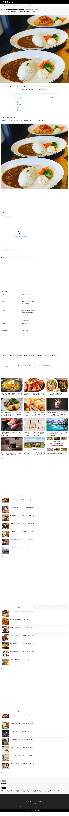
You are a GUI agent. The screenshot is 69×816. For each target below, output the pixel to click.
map (19, 107)
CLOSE (51, 97)
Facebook (33, 803)
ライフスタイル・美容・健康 (54, 790)
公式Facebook (25, 330)
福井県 (30, 784)
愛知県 (3, 9)
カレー (7, 9)
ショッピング (27, 790)
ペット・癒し (45, 790)
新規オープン (36, 9)
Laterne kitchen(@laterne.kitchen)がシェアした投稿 (20, 253)
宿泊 (32, 791)
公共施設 (17, 791)
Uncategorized (4, 783)
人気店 (31, 9)
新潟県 (23, 784)
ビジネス (40, 790)
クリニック (18, 790)
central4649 (8, 358)
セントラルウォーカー (34, 801)
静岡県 (37, 784)
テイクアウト (17, 9)
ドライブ (32, 790)
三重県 (6, 784)
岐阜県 (16, 784)
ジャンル (3, 790)
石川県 (26, 784)
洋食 (22, 9)
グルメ (12, 9)
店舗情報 (20, 110)
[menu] (67, 2)
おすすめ (26, 9)
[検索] (64, 2)
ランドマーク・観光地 (6, 791)
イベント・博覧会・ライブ (10, 790)
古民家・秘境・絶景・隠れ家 (25, 791)
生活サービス (36, 791)
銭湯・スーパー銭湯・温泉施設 (45, 791)
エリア (2, 784)
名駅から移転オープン (23, 102)
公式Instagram (21, 104)
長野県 (33, 784)
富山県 (9, 784)
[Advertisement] (34, 202)
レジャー (13, 791)
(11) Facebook (4, 190)
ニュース (36, 790)
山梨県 (13, 784)
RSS (35, 803)
